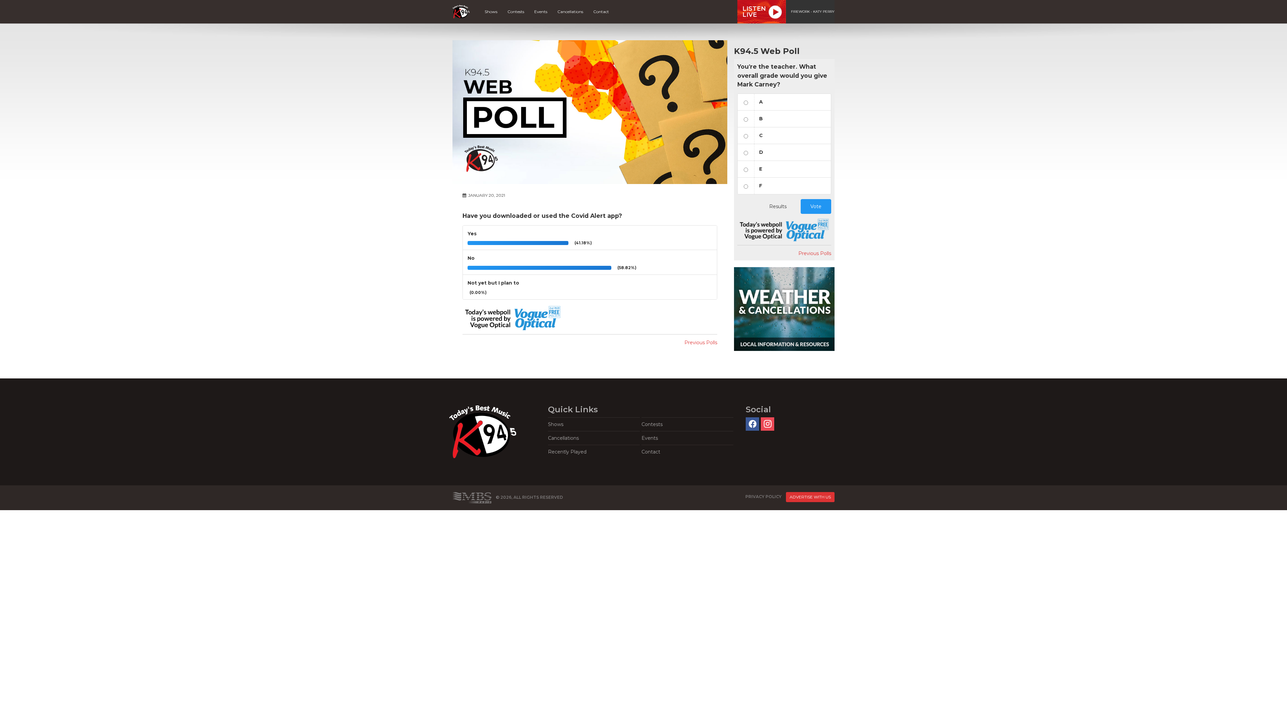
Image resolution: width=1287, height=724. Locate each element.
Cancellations (570, 11)
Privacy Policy (763, 496)
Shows (491, 11)
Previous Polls (700, 343)
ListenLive (754, 11)
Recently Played (567, 452)
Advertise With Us (810, 496)
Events (540, 11)
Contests (515, 11)
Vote (815, 206)
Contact (601, 11)
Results (778, 206)
